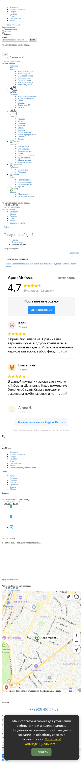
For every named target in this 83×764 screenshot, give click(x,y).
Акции (12, 20)
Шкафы (13, 489)
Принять (41, 752)
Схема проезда (24, 499)
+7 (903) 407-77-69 (11, 61)
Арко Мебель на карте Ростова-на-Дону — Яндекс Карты (41, 430)
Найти (32, 40)
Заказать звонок (8, 27)
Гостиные (23, 264)
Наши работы (15, 18)
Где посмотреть (10, 29)
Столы (8, 266)
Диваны (58, 264)
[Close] (2, 584)
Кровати (15, 264)
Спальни (42, 264)
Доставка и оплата (17, 9)
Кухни (8, 264)
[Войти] (3, 51)
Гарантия (13, 14)
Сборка (13, 12)
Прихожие (50, 264)
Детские (66, 264)
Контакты (14, 7)
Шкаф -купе (33, 264)
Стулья (73, 264)
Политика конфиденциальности (23, 468)
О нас (12, 16)
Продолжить (74, 253)
